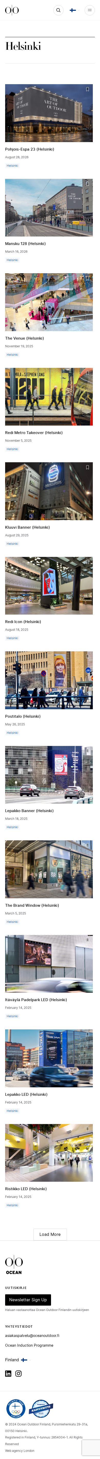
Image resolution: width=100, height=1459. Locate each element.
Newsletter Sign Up (28, 1300)
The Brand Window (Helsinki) (32, 906)
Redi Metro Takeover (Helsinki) (34, 433)
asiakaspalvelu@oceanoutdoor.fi (32, 1336)
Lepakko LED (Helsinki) (26, 1095)
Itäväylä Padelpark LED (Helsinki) (36, 1000)
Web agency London (19, 1450)
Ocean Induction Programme (29, 1345)
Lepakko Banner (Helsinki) (29, 811)
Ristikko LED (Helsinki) (26, 1189)
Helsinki (12, 165)
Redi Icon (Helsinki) (23, 622)
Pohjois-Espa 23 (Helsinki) (29, 149)
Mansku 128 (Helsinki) (25, 244)
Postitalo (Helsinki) (23, 716)
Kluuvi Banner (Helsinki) (27, 527)
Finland (12, 1360)
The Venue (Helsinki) (24, 338)
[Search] (58, 10)
